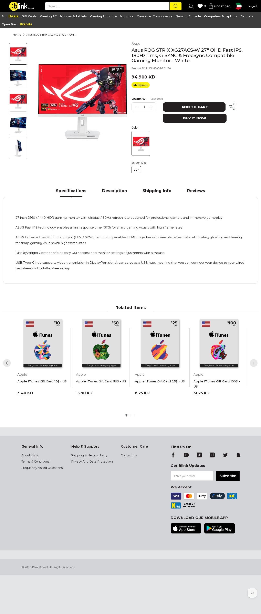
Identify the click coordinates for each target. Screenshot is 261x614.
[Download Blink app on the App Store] (186, 528)
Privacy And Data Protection (92, 461)
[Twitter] (225, 455)
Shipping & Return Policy (89, 455)
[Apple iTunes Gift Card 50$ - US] (101, 343)
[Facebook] (173, 455)
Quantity (138, 99)
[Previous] (7, 363)
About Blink (29, 455)
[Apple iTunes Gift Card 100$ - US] (219, 343)
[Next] (254, 363)
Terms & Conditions (35, 461)
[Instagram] (212, 455)
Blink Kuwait (40, 567)
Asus (136, 43)
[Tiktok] (199, 455)
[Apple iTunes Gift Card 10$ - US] (42, 343)
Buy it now (194, 118)
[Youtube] (186, 455)
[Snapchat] (238, 455)
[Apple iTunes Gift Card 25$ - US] (160, 343)
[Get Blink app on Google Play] (219, 528)
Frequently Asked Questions (42, 468)
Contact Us (129, 455)
